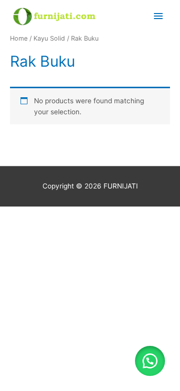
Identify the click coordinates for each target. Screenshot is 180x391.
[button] (150, 361)
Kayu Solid (49, 38)
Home (19, 38)
